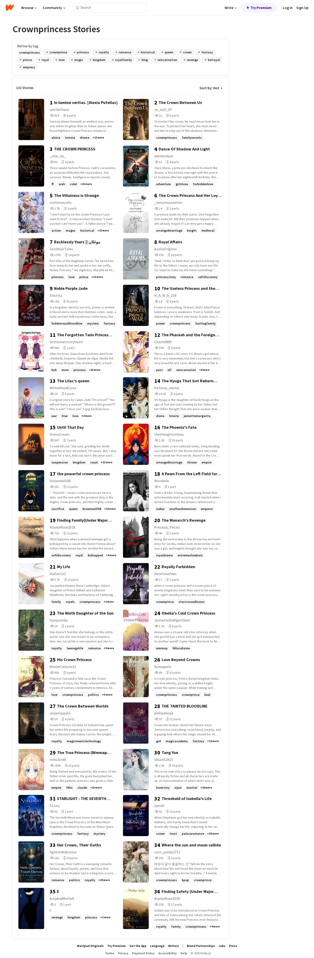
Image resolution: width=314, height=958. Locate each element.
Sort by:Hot (209, 88)
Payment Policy (143, 953)
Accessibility (167, 953)
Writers (173, 946)
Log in (288, 7)
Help (183, 953)
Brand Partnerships (201, 946)
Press (233, 946)
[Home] (10, 7)
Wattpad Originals (90, 946)
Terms (109, 953)
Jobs (222, 946)
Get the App (137, 946)
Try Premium (261, 7)
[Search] (77, 7)
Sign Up (302, 7)
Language (157, 946)
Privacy (123, 953)
